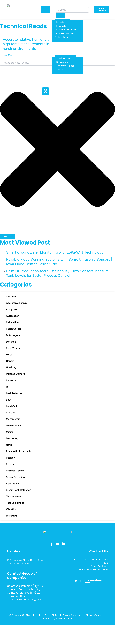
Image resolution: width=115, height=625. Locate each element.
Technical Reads (65, 65)
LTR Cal (10, 412)
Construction (13, 328)
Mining (10, 432)
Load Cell (11, 406)
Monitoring (12, 438)
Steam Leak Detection (18, 490)
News (9, 444)
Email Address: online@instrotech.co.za (93, 568)
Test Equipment (15, 502)
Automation (12, 315)
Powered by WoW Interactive (57, 618)
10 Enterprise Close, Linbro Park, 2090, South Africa (25, 562)
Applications (63, 58)
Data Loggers (13, 335)
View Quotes (101, 9)
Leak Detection (14, 393)
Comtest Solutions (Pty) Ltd (23, 592)
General (10, 361)
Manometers (13, 419)
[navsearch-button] (57, 4)
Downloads (62, 62)
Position (10, 457)
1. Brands (11, 296)
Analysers (11, 309)
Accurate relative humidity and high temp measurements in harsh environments (28, 44)
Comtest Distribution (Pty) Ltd (25, 586)
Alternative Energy (16, 303)
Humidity (11, 367)
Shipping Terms (94, 615)
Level (9, 399)
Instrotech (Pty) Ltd (18, 596)
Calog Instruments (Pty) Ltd (24, 599)
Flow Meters (13, 348)
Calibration (12, 322)
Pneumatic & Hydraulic (19, 451)
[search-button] (60, 15)
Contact (55, 76)
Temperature (13, 496)
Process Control (15, 470)
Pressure (11, 464)
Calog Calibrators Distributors (65, 35)
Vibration (11, 509)
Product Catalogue (66, 29)
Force (9, 354)
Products (61, 26)
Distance (11, 341)
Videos (60, 69)
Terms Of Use (51, 615)
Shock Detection (15, 477)
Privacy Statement (72, 615)
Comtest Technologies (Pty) (24, 589)
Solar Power (13, 483)
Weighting (12, 515)
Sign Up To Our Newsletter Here (87, 581)
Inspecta (11, 380)
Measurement (14, 425)
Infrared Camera (15, 374)
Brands (60, 22)
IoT (8, 386)
